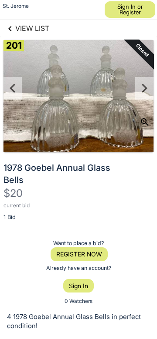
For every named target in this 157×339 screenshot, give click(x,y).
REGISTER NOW (79, 254)
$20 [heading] (13, 193)
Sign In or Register (130, 9)
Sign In (78, 285)
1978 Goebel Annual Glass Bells (56, 174)
